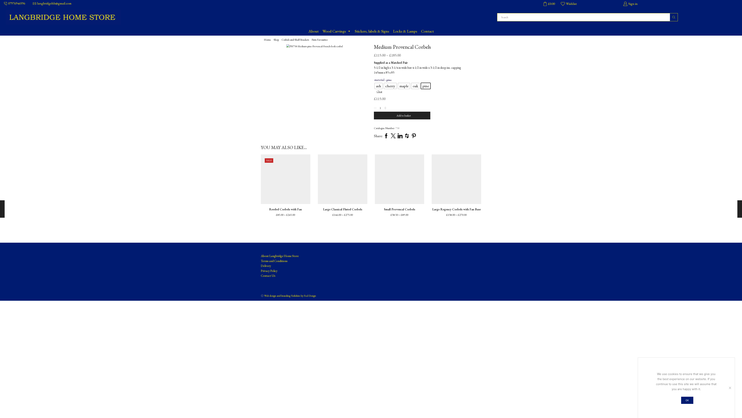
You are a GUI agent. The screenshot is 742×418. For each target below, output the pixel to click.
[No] (730, 388)
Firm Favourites (320, 39)
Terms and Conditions (274, 261)
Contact (427, 31)
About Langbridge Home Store (280, 256)
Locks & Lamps (405, 31)
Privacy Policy (269, 271)
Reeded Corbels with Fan (285, 209)
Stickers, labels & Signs (372, 31)
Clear (379, 91)
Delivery (266, 266)
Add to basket (404, 115)
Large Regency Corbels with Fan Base (456, 209)
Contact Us (268, 276)
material (379, 80)
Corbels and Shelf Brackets (295, 39)
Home (267, 39)
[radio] (378, 86)
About (313, 31)
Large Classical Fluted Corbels (342, 209)
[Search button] (674, 17)
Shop (276, 39)
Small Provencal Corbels (399, 209)
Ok (687, 400)
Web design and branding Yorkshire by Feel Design (290, 295)
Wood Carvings (334, 31)
